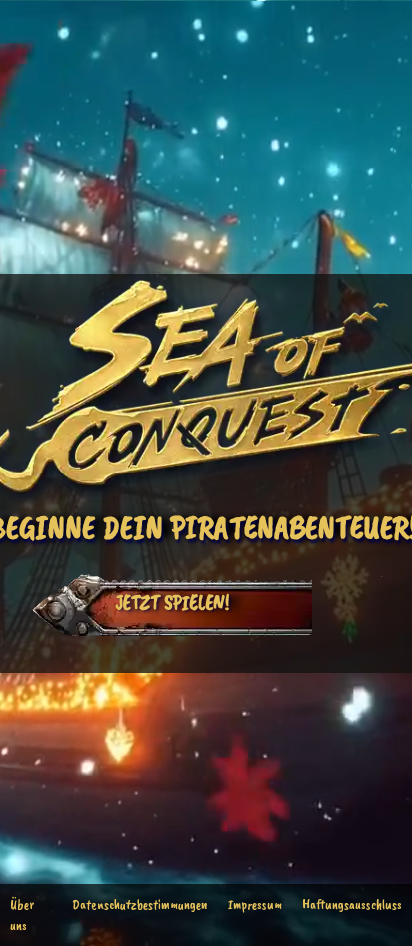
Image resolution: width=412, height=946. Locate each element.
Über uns (22, 915)
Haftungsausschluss (352, 904)
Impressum (255, 904)
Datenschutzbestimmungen (140, 904)
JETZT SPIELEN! (172, 602)
